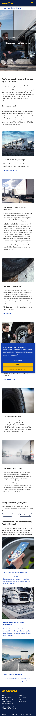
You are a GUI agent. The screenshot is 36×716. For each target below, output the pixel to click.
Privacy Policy (14, 355)
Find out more (7, 379)
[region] (18, 358)
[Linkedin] (4, 708)
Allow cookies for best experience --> (18, 369)
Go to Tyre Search (8, 170)
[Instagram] (9, 708)
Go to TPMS (7, 313)
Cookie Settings (18, 360)
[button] (32, 3)
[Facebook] (14, 708)
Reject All (18, 364)
